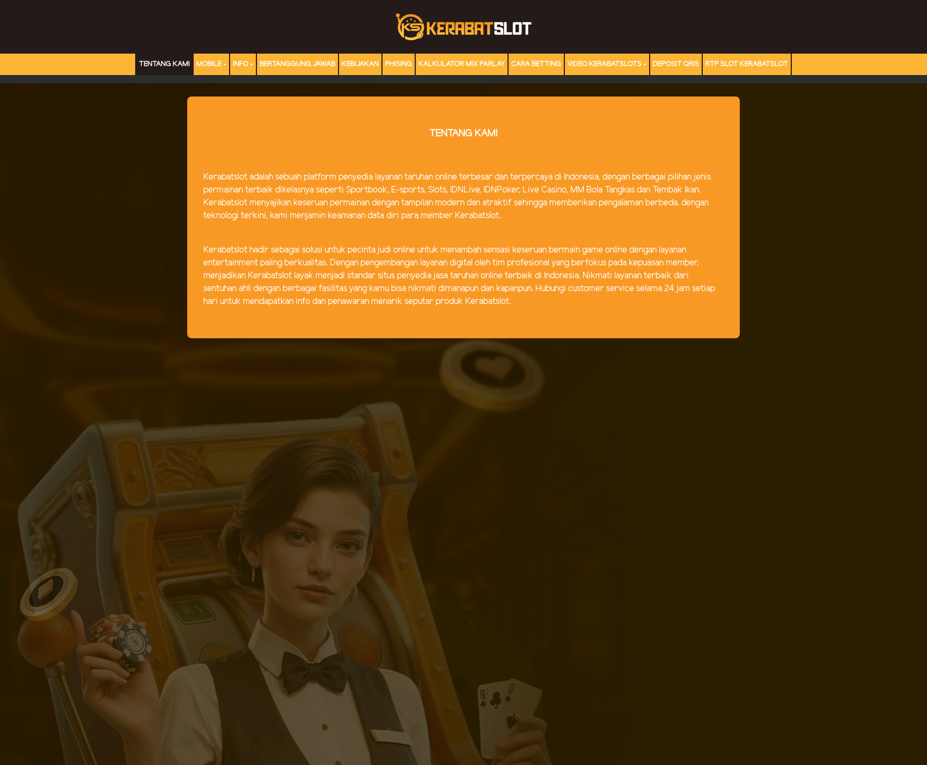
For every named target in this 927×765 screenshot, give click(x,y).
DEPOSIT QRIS (676, 64)
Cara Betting (536, 64)
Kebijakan (360, 64)
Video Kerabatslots (605, 64)
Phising (398, 64)
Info (240, 64)
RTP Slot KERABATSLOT (746, 64)
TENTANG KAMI (164, 64)
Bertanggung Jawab (297, 64)
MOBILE (209, 64)
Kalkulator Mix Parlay (461, 64)
